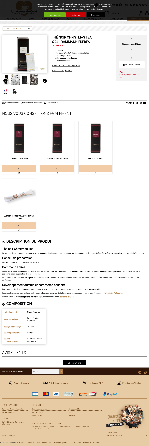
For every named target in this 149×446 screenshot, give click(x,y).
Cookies (87, 9)
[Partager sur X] (138, 102)
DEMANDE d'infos (133, 64)
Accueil (6, 28)
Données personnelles (39, 409)
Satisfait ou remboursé (33, 102)
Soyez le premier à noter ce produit (129, 76)
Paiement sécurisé (12, 102)
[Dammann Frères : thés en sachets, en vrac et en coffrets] (42, 69)
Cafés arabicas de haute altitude (43, 427)
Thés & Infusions (18, 28)
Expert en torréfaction (131, 383)
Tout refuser (76, 15)
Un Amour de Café (65, 427)
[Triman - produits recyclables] (15, 91)
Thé (28, 28)
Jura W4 (5, 419)
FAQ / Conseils (37, 415)
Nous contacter (111, 432)
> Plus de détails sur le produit (66, 65)
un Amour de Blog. (67, 297)
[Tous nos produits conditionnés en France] (6, 91)
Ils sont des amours (82, 427)
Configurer (96, 15)
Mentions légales (37, 412)
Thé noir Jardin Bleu (19, 158)
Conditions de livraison (114, 435)
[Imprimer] (130, 102)
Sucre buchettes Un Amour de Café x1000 (19, 217)
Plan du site (46, 442)
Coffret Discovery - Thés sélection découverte (13, 423)
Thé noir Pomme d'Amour (57, 158)
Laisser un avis (74, 362)
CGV (70, 412)
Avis (121, 72)
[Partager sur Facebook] (134, 102)
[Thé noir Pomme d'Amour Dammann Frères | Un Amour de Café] (57, 138)
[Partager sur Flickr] (145, 102)
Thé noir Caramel (95, 158)
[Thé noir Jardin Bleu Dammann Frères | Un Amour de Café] (19, 138)
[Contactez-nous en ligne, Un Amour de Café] (126, 416)
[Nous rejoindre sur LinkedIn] (139, 372)
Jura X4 (5, 415)
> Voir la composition (62, 70)
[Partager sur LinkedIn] (141, 102)
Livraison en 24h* (53, 102)
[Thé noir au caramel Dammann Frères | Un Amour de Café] (95, 138)
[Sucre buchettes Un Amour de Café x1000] (19, 195)
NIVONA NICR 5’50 (8, 412)
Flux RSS (36, 442)
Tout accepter (55, 15)
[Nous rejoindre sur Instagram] (145, 372)
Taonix (29, 442)
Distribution (39, 429)
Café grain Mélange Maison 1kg (12, 409)
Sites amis (72, 415)
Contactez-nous (53, 429)
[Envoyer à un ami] (127, 102)
